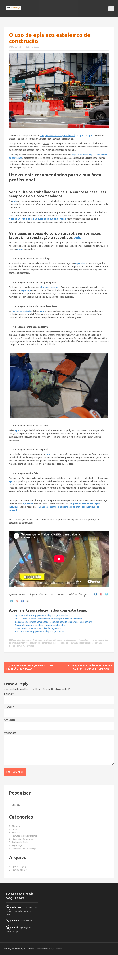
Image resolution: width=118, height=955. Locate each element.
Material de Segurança (21, 640)
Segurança (17, 845)
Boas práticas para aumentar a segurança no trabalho (40, 625)
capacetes (77, 640)
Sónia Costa (33, 47)
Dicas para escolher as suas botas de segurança (38, 628)
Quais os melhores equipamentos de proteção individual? (42, 615)
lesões (56, 643)
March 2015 (17, 870)
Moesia (46, 949)
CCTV (14, 829)
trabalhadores (15, 646)
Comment (11, 733)
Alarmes (16, 826)
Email (10, 707)
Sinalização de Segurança (24, 848)
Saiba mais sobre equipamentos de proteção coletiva (40, 631)
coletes (86, 640)
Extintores (17, 832)
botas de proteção (63, 640)
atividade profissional (45, 640)
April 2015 (17, 866)
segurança (97, 643)
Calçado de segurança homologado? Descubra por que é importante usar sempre (53, 622)
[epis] (59, 90)
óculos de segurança (68, 643)
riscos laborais (85, 643)
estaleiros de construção (41, 643)
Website (10, 720)
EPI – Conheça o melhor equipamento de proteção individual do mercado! (49, 618)
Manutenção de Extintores (24, 836)
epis (77, 237)
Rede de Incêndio (20, 842)
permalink (29, 646)
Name (10, 694)
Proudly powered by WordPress (19, 949)
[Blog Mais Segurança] (13, 7)
